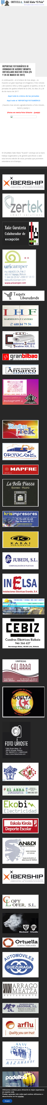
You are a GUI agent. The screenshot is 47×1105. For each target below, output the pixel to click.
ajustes (21, 1096)
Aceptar (7, 1101)
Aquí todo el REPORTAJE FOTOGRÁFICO (23, 100)
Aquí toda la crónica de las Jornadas (23, 96)
